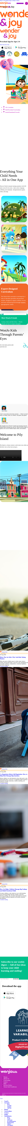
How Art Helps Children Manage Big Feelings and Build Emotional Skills (13, 890)
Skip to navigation (4, 0)
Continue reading (4, 666)
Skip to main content (14, 0)
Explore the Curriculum (7, 309)
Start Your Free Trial (4, 44)
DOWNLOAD (20, 3)
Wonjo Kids (4, 652)
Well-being (3, 653)
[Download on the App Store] (7, 49)
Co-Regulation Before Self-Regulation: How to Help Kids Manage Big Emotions (13, 775)
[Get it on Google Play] (20, 49)
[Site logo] (5, 4)
